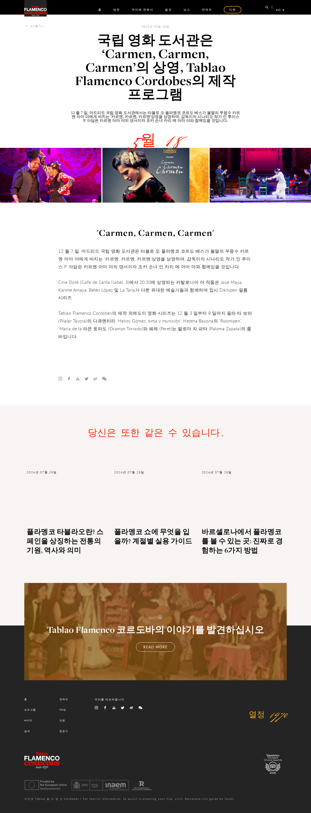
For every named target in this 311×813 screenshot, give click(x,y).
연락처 (207, 10)
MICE (28, 720)
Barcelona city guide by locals (209, 799)
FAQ (63, 709)
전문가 (64, 731)
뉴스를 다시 (37, 26)
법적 (27, 731)
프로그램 (30, 709)
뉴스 (186, 10)
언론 (62, 720)
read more (155, 647)
